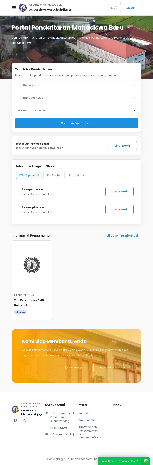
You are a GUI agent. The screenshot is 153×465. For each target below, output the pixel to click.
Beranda (84, 413)
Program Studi (88, 420)
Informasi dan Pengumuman (88, 429)
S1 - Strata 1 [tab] (54, 175)
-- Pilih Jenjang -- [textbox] (28, 85)
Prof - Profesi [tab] (77, 175)
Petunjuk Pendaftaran (112, 367)
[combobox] (76, 85)
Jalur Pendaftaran (90, 437)
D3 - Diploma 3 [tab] (29, 175)
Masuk (130, 8)
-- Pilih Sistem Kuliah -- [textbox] (32, 110)
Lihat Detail (123, 146)
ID (114, 8)
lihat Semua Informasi (124, 235)
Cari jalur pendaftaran (76, 123)
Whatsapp (76, 367)
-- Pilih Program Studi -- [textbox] (32, 98)
